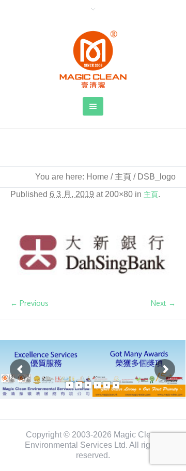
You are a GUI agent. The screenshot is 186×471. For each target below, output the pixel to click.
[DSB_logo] (93, 255)
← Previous (29, 303)
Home (97, 176)
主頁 (123, 176)
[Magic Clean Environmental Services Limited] (93, 59)
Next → (163, 303)
